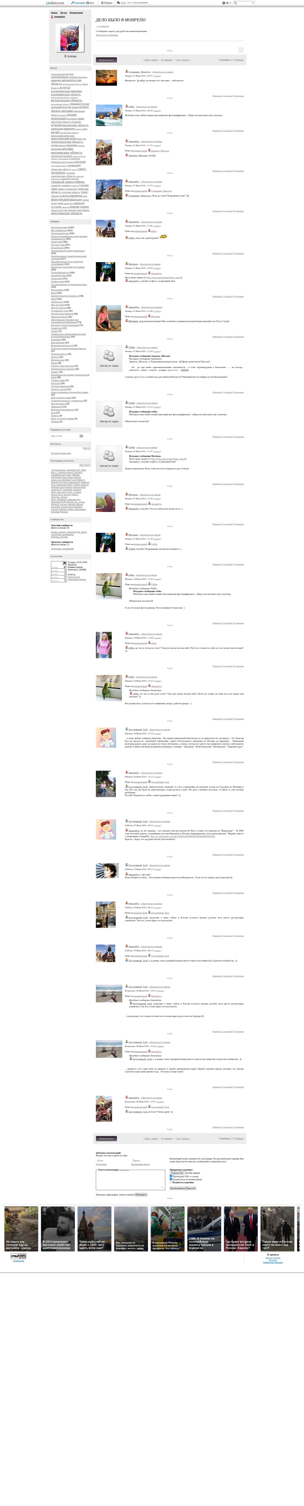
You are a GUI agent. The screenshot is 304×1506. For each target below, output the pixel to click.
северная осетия (69, 178)
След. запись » (183, 59)
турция (55, 196)
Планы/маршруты (60, 272)
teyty (64, 492)
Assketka (71, 470)
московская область (67, 152)
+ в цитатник (103, 26)
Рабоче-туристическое (62, 366)
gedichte (55, 487)
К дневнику (167, 59)
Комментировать (106, 60)
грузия (85, 103)
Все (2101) (85, 465)
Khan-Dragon (74, 477)
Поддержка (223, 3)
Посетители (74, 577)
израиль (62, 115)
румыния (74, 165)
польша (55, 161)
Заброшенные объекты (63, 369)
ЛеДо (63, 502)
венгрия (76, 91)
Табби (131, 347)
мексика (81, 146)
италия (56, 125)
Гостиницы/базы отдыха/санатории (69, 284)
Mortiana (133, 264)
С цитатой (227, 95)
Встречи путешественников (65, 325)
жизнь (56, 111)
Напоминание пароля (140, 1164)
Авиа (53, 299)
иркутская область (61, 122)
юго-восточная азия (61, 453)
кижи (85, 129)
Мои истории (57, 305)
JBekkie (76, 475)
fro (87, 485)
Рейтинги (108, 2)
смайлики (124, 1169)
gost (62, 487)
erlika (83, 485)
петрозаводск (64, 159)
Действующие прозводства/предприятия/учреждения (65, 321)
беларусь (55, 88)
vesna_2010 (57, 495)
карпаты (78, 129)
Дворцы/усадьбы (59, 317)
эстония (56, 206)
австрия (69, 74)
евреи (75, 107)
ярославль (83, 210)
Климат (54, 372)
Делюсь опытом (59, 389)
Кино (53, 293)
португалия (67, 162)
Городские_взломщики (62, 534)
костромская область (69, 133)
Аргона (67, 495)
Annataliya (52, 16)
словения (75, 186)
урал (85, 196)
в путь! (65, 87)
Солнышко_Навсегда (139, 72)
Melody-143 (56, 482)
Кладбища (56, 339)
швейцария (68, 204)
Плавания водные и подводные (67, 401)
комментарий (140, 150)
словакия (65, 185)
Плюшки (55, 421)
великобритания (61, 91)
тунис (84, 192)
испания (76, 121)
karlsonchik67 (79, 487)
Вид (228, 3)
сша (54, 188)
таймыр (61, 189)
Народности (57, 302)
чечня (54, 203)
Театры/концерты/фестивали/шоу (68, 251)
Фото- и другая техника (62, 418)
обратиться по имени (162, 72)
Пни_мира (81, 532)
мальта (62, 145)
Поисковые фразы (77, 579)
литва (54, 145)
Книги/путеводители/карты (64, 296)
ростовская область (59, 166)
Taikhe (77, 485)
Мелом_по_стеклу (76, 502)
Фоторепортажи (59, 227)
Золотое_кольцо (59, 497)
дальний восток (61, 107)
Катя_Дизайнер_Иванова (64, 499)
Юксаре (64, 512)
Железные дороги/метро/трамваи (68, 267)
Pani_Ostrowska (59, 485)
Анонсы (55, 357)
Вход (92, 2)
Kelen (65, 477)
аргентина (82, 77)
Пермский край (58, 74)
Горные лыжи (58, 380)
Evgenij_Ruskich (74, 472)
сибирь (79, 182)
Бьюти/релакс (58, 342)
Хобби (54, 331)
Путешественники (60, 386)
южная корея (79, 207)
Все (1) (86, 448)
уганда (64, 196)
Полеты (55, 416)
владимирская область (66, 94)
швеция (79, 203)
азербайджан (59, 76)
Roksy (70, 485)
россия (80, 162)
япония (72, 210)
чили (60, 203)
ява (66, 210)
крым (78, 139)
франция (75, 199)
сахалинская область (63, 176)
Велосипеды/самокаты (62, 410)
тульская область (70, 192)
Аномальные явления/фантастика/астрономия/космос (68, 335)
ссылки (84, 185)
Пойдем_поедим (59, 537)
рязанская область (61, 169)
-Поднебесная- (58, 470)
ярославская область (66, 213)
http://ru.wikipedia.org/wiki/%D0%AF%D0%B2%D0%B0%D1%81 (182, 836)
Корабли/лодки (58, 275)
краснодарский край (62, 135)
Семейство (56, 328)
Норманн (78, 507)
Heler (69, 475)
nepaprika (68, 490)
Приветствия (57, 281)
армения (56, 80)
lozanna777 (56, 490)
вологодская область (66, 100)
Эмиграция (56, 407)
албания (73, 77)
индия (72, 115)
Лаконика (55, 502)
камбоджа (57, 128)
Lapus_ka (56, 480)
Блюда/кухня (57, 248)
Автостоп (55, 383)
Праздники (56, 278)
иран (81, 118)
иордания (72, 119)
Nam (65, 482)
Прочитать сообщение (107, 35)
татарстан (71, 189)
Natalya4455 (74, 482)
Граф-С (75, 495)
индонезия (59, 118)
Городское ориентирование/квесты (68, 348)
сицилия (56, 185)
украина (75, 196)
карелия (69, 128)
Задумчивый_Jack (138, 729)
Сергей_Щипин (58, 509)
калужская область (76, 125)
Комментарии (76, 12)
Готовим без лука (59, 311)
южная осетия (57, 210)
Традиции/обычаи (60, 233)
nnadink (77, 490)
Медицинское (58, 360)
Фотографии (57, 290)
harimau (68, 487)
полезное (75, 158)
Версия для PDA (273, 1258)
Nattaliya (85, 482)
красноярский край (63, 138)
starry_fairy (56, 492)
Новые (239, 59)
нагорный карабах (61, 156)
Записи (54, 12)
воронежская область (60, 104)
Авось (123, 2)
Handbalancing (58, 475)
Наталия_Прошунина (62, 507)
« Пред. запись (151, 59)
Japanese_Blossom (160, 150)
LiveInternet (55, 3)
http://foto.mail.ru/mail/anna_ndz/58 (164, 277)
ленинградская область (67, 142)
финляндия (60, 199)
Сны (53, 413)
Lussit (74, 480)
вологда (74, 97)
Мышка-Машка (75, 504)
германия (75, 103)
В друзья (72, 56)
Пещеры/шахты (59, 354)
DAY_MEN (81, 470)
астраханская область (72, 84)
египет (84, 107)
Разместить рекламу (273, 1262)
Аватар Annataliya (69, 37)
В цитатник (238, 95)
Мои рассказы (58, 404)
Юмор (54, 363)
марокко (72, 145)
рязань (74, 169)
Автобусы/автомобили (62, 314)
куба (84, 139)
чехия (85, 199)
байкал (85, 84)
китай (55, 132)
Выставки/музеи (59, 230)
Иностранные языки (61, 398)
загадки (67, 111)
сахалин (70, 173)
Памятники (56, 242)
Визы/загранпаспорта (62, 345)
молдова (56, 148)
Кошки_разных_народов (63, 532)
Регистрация (79, 2)
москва (67, 149)
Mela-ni (81, 480)
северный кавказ (62, 182)
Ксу (79, 499)
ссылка (157, 75)
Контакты (273, 1260)
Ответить (217, 95)
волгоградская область (61, 97)
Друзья (63, 12)
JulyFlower (56, 477)
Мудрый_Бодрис (59, 504)
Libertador (66, 480)
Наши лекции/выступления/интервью (69, 392)
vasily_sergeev (74, 492)
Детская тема (58, 245)
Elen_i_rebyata (58, 472)
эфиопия (65, 207)
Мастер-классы (58, 308)
